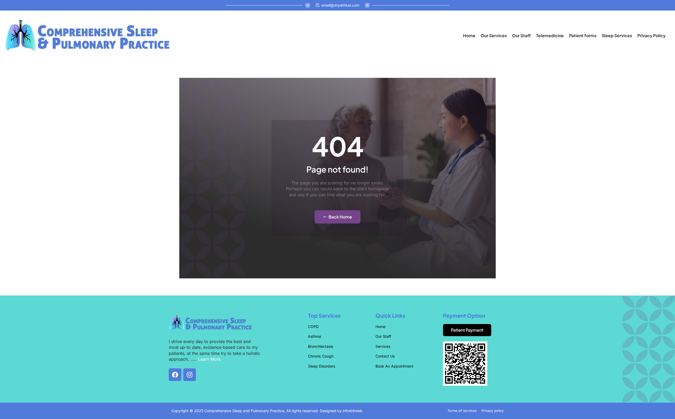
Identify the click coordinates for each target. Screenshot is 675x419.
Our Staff (521, 35)
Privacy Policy (651, 35)
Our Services (494, 35)
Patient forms (582, 35)
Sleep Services (617, 35)
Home (469, 35)
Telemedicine (550, 35)
